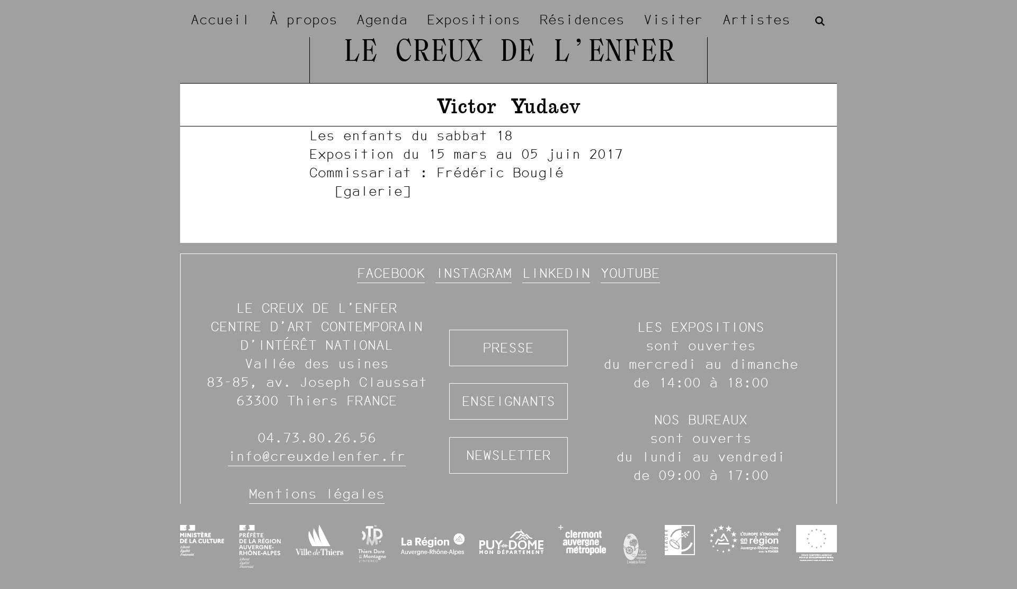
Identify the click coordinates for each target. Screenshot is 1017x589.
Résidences (582, 19)
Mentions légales (317, 493)
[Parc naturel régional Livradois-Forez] (635, 546)
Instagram (473, 273)
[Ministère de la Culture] (202, 540)
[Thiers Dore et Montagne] (372, 544)
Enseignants (508, 401)
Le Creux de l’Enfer (509, 53)
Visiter (673, 19)
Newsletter (508, 455)
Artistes (756, 19)
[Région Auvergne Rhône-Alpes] (433, 546)
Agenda (381, 19)
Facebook (391, 273)
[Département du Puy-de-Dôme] (511, 546)
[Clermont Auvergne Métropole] (581, 540)
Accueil (220, 19)
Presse (508, 347)
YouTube (630, 273)
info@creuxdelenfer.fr (317, 456)
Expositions (473, 19)
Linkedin (556, 273)
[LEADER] (680, 540)
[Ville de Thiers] (319, 540)
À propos (303, 19)
